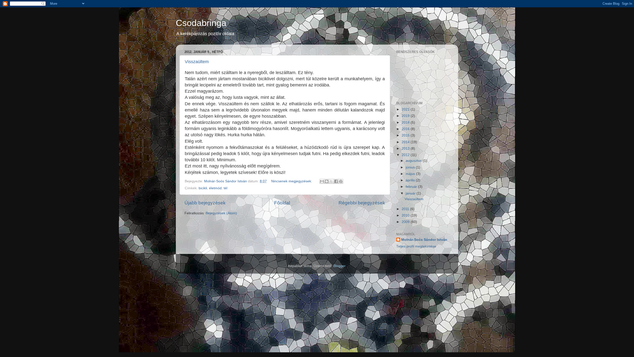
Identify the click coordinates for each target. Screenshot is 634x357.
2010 (406, 215)
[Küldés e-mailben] (321, 181)
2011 (406, 209)
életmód (215, 188)
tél (225, 188)
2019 (406, 116)
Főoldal (282, 202)
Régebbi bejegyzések (362, 202)
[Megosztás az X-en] (331, 181)
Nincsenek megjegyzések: (292, 181)
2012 (406, 155)
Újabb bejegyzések (205, 202)
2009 (406, 222)
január (411, 193)
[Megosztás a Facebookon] (336, 181)
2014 (406, 142)
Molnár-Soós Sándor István (424, 240)
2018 (406, 122)
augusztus (414, 161)
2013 (406, 148)
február (412, 187)
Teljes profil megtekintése (416, 246)
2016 (406, 129)
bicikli (203, 188)
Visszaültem (197, 61)
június (411, 167)
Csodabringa (201, 23)
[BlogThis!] (326, 181)
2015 (406, 135)
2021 (406, 109)
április (411, 180)
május (411, 174)
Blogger (339, 266)
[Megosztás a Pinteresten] (340, 181)
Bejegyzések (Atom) (221, 213)
